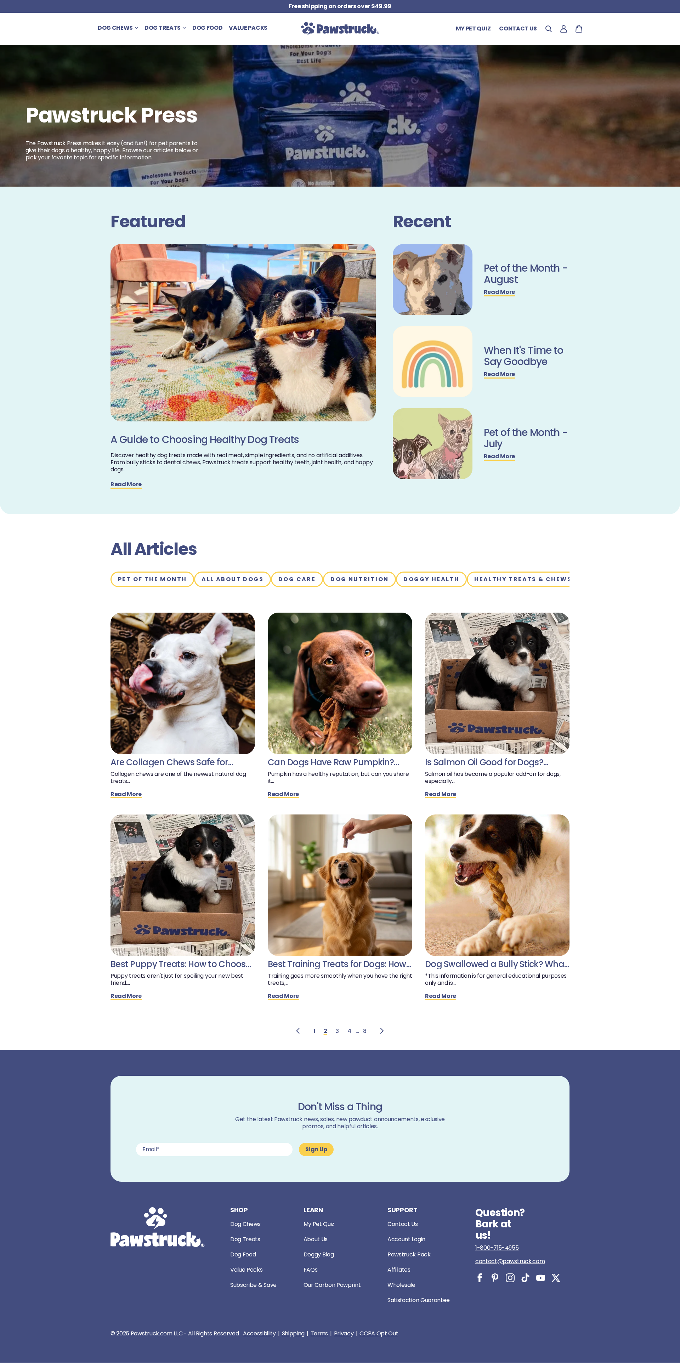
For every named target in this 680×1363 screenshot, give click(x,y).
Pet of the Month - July (525, 438)
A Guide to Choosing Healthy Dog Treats (204, 440)
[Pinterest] (495, 1277)
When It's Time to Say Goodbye (523, 356)
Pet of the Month (152, 579)
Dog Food (243, 1254)
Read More (126, 484)
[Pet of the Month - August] (432, 279)
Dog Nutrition (359, 579)
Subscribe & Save (253, 1285)
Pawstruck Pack (409, 1254)
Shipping (293, 1333)
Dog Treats (245, 1239)
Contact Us (402, 1224)
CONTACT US (518, 28)
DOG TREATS (162, 28)
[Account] (563, 29)
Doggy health (431, 579)
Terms (319, 1333)
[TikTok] (525, 1277)
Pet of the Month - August (525, 274)
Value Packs (246, 1270)
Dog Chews (245, 1224)
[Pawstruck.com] (340, 28)
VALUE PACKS (248, 28)
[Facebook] (479, 1277)
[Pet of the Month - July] (432, 443)
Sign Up (316, 1149)
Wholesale (401, 1285)
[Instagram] (510, 1277)
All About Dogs (233, 579)
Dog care (297, 579)
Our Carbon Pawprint (332, 1285)
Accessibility (259, 1333)
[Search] (548, 28)
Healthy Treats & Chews (523, 579)
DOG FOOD (207, 28)
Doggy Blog (319, 1254)
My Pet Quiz (473, 28)
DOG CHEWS (115, 28)
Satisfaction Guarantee (418, 1300)
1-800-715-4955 (497, 1248)
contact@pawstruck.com (510, 1261)
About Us (316, 1239)
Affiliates (398, 1270)
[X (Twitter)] (555, 1277)
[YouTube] (540, 1277)
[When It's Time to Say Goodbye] (432, 361)
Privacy (344, 1333)
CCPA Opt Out (378, 1333)
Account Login (406, 1239)
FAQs (311, 1270)
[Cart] (579, 29)
